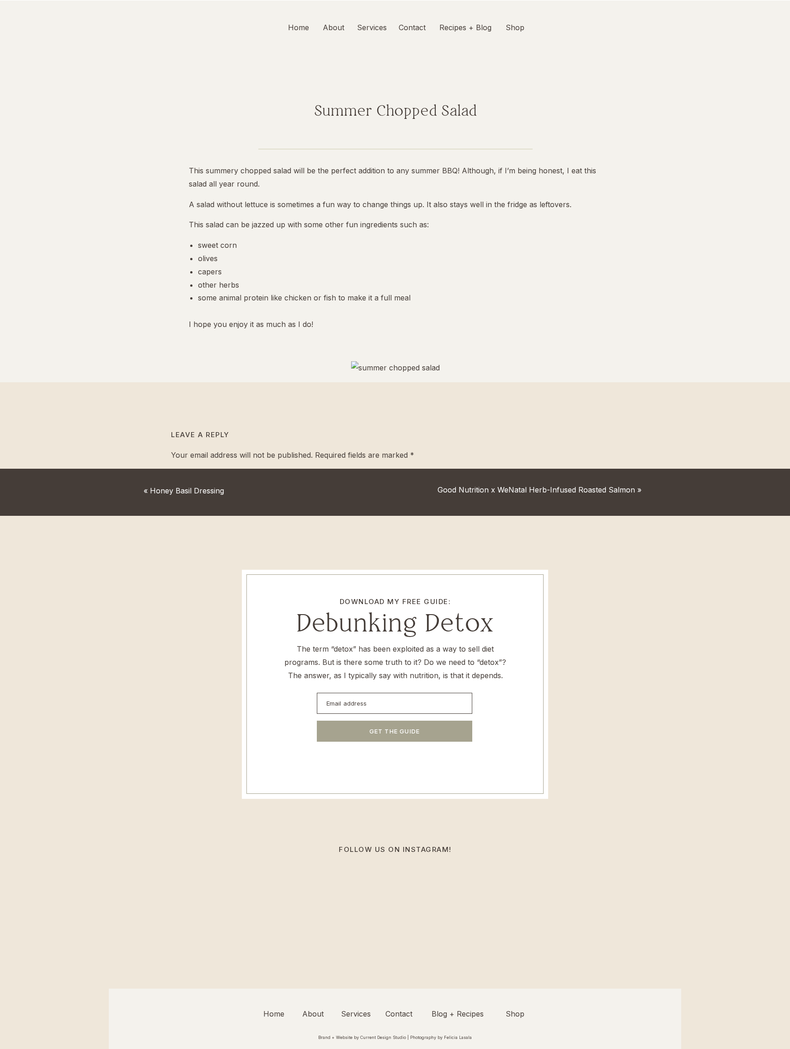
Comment (191, 474)
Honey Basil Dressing (187, 490)
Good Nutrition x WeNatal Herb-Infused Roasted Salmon (536, 489)
